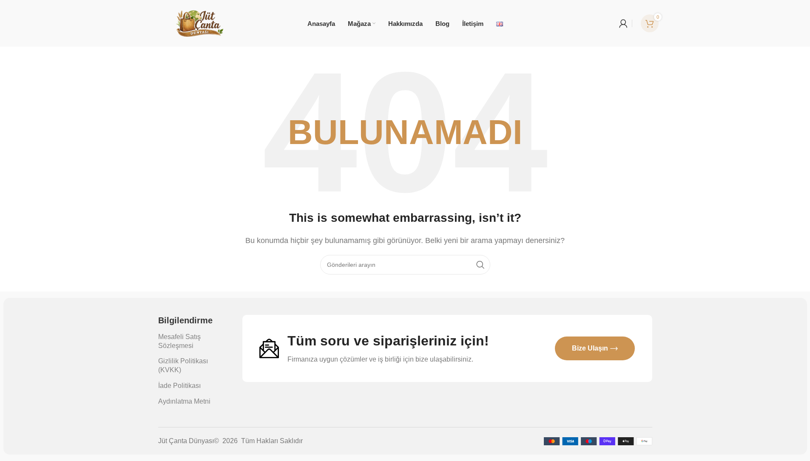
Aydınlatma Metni (184, 401)
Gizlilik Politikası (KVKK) (183, 365)
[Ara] (480, 264)
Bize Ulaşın (590, 348)
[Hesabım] (623, 23)
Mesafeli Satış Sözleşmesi (179, 341)
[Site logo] (200, 22)
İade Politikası (179, 385)
